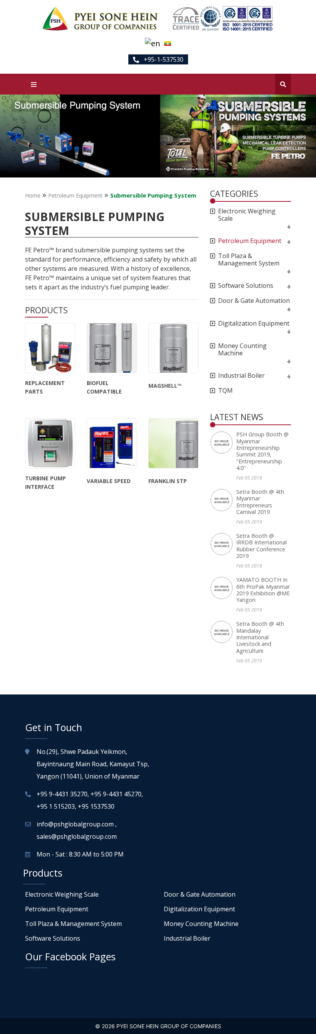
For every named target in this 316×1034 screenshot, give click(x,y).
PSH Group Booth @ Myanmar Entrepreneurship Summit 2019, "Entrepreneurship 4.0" (262, 451)
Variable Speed (109, 481)
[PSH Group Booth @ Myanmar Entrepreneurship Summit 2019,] (223, 442)
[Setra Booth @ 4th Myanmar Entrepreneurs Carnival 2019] (223, 500)
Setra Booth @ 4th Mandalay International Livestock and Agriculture (260, 637)
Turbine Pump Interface (45, 482)
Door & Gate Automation (254, 300)
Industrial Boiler (241, 375)
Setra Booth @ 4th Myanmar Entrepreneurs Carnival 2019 (260, 501)
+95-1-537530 (162, 59)
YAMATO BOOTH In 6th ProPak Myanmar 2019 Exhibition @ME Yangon (263, 589)
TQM (225, 390)
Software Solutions (245, 285)
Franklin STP (167, 481)
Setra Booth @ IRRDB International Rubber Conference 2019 (261, 545)
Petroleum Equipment (75, 195)
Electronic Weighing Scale (247, 215)
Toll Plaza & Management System (248, 259)
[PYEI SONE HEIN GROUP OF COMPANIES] (100, 18)
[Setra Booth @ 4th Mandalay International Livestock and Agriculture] (223, 632)
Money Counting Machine (242, 349)
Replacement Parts (45, 387)
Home (32, 195)
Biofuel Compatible (104, 387)
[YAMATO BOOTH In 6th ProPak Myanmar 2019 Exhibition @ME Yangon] (223, 588)
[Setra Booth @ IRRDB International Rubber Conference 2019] (223, 544)
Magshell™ (165, 385)
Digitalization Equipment (253, 323)
